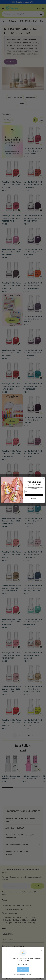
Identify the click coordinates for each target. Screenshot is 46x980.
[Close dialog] (43, 478)
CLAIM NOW (34, 495)
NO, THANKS (33, 498)
